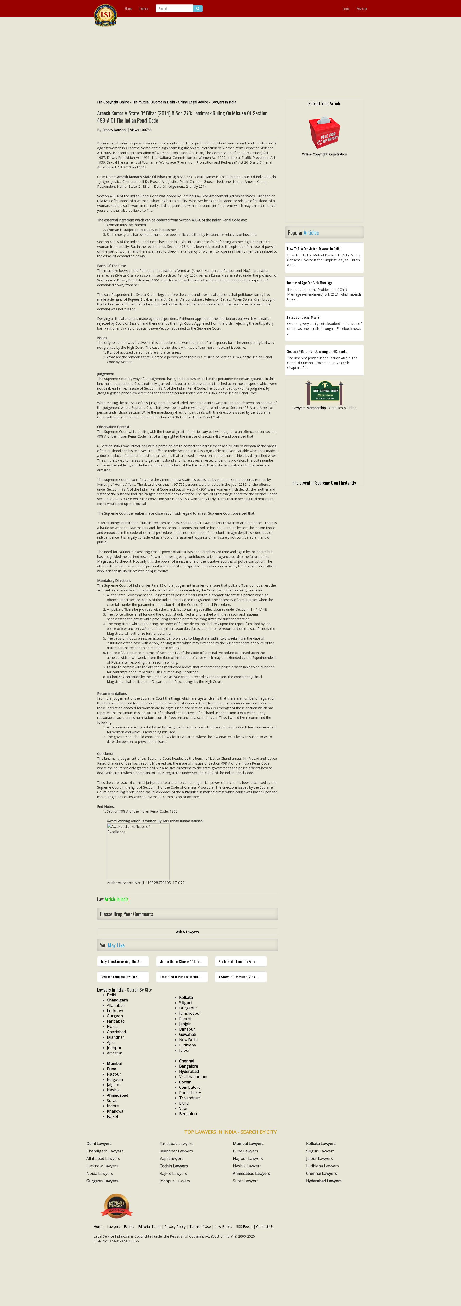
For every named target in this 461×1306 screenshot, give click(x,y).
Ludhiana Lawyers (322, 1166)
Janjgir (185, 1023)
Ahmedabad (117, 1095)
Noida (112, 1026)
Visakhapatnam (193, 1076)
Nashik (113, 1090)
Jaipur (184, 1050)
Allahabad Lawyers (103, 1158)
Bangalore (188, 1066)
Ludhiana (187, 1045)
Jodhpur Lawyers (175, 1180)
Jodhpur (114, 1047)
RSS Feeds (244, 1226)
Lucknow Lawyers (102, 1166)
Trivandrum (189, 1098)
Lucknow (115, 1010)
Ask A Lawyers (187, 931)
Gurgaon (115, 1016)
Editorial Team (149, 1226)
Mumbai (114, 1063)
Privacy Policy (175, 1226)
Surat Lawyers (246, 1180)
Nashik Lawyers (247, 1166)
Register (362, 8)
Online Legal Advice (193, 102)
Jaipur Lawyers (319, 1158)
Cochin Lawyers (174, 1166)
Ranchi (185, 1018)
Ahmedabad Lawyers (251, 1173)
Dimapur (187, 1029)
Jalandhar (115, 1037)
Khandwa (115, 1111)
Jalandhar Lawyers (176, 1151)
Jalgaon (114, 1084)
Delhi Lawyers (99, 1143)
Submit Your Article (324, 103)
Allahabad (116, 1005)
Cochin (185, 1082)
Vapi (183, 1108)
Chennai (186, 1060)
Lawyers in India (223, 102)
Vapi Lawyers (171, 1158)
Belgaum (115, 1079)
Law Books (223, 1226)
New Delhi (188, 1039)
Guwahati (187, 1034)
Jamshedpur (190, 1013)
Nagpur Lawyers (248, 1158)
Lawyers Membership (309, 407)
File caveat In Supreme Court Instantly (324, 482)
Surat (112, 1100)
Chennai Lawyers (321, 1173)
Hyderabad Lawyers (324, 1180)
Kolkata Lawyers (321, 1143)
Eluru (184, 1103)
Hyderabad (189, 1071)
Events (129, 1226)
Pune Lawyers (245, 1151)
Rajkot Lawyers (173, 1173)
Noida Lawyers (99, 1173)
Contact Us (264, 1226)
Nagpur (114, 1074)
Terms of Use (200, 1226)
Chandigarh (117, 1000)
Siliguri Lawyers (320, 1151)
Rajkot (112, 1116)
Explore (143, 8)
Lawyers (113, 1226)
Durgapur (188, 1008)
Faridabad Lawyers (176, 1143)
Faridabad (116, 1021)
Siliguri (185, 1002)
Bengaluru (188, 1113)
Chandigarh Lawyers (104, 1151)
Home (128, 8)
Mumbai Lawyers (248, 1143)
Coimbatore (189, 1087)
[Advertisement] (230, 63)
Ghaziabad (116, 1031)
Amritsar (114, 1053)
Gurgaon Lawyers (102, 1180)
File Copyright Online (113, 102)
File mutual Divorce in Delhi (153, 102)
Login (346, 8)
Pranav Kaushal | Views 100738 (127, 129)
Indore (113, 1105)
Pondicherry (190, 1092)
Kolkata (186, 997)
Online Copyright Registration (324, 154)
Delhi (111, 994)
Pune (111, 1068)
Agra (111, 1042)
